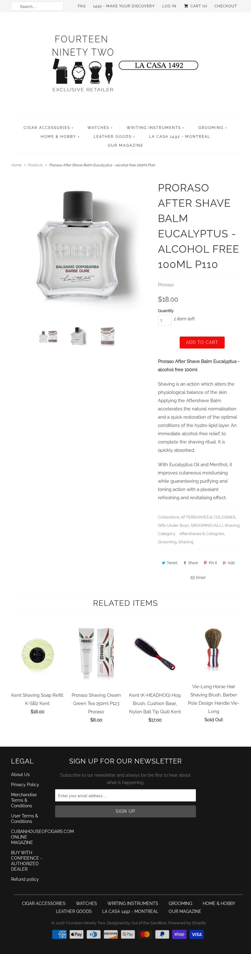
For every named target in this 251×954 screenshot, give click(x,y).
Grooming (167, 542)
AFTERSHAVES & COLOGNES (208, 517)
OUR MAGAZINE (125, 145)
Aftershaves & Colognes (201, 533)
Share (193, 563)
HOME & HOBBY (58, 136)
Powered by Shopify (187, 923)
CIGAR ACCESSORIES (47, 128)
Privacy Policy (25, 784)
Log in (169, 6)
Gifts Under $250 (173, 525)
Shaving (232, 525)
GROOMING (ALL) (207, 525)
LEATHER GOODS (113, 136)
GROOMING (211, 128)
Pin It (213, 563)
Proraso (166, 285)
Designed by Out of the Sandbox (137, 923)
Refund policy (25, 879)
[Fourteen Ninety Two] (125, 66)
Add (231, 563)
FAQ (82, 6)
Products (35, 165)
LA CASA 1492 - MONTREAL (179, 136)
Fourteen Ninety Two (85, 923)
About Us (20, 774)
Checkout (226, 6)
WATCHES (98, 128)
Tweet (172, 563)
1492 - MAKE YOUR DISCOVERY (124, 6)
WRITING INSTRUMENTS (154, 128)
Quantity (166, 310)
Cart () (198, 6)
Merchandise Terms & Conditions (24, 800)
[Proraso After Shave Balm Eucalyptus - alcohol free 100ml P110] (81, 250)
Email (200, 577)
